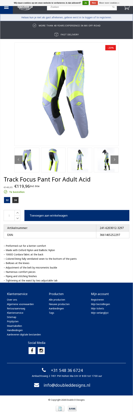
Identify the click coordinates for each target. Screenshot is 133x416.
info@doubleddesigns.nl (67, 385)
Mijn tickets (97, 308)
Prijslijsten (13, 321)
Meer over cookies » (109, 3)
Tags (51, 312)
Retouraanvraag (16, 308)
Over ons (12, 299)
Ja (85, 3)
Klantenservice (15, 312)
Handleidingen (15, 330)
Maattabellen (14, 325)
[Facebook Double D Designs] (32, 350)
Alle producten (57, 299)
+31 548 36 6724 (67, 370)
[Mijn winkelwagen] (126, 7)
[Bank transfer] (72, 408)
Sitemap (11, 317)
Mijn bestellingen (100, 304)
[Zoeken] (113, 6)
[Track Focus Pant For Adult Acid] (66, 94)
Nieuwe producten (59, 304)
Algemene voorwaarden (20, 304)
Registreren (97, 299)
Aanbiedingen (56, 308)
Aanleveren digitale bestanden (24, 334)
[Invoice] (60, 408)
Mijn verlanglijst (100, 312)
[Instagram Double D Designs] (41, 350)
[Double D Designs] (30, 7)
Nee (94, 3)
